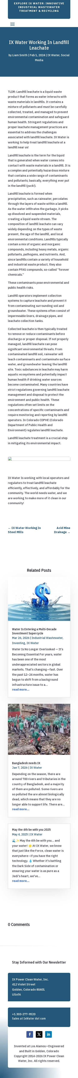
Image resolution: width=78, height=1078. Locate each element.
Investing (18, 643)
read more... (20, 689)
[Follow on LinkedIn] (48, 1034)
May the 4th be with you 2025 (31, 829)
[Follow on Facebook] (29, 1034)
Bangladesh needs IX (26, 763)
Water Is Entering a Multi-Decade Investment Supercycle (34, 631)
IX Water (53, 55)
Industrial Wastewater (47, 638)
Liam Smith (19, 55)
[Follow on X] (39, 1034)
